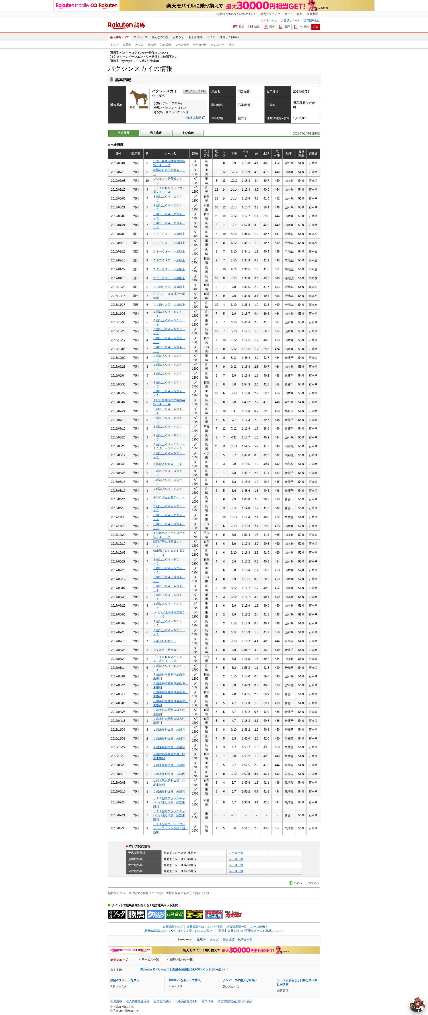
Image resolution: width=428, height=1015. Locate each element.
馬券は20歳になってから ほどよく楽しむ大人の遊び (178, 930)
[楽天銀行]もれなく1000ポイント (236, 13)
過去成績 (156, 133)
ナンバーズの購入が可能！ (240, 980)
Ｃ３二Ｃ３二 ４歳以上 (169, 234)
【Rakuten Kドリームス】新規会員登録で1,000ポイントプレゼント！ (183, 969)
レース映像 (258, 926)
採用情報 (207, 1001)
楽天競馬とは (312, 20)
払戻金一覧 (245, 939)
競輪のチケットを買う (124, 980)
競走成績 (165, 44)
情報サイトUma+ (230, 37)
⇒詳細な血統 (192, 117)
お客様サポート (290, 20)
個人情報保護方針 (137, 1001)
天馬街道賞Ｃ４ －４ (167, 464)
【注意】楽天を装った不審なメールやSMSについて (249, 930)
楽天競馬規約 (162, 1001)
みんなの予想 (160, 37)
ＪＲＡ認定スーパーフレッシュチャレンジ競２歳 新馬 (170, 828)
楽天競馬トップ (119, 37)
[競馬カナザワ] (233, 914)
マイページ (140, 37)
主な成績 (188, 133)
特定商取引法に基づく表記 (235, 1001)
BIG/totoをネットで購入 (185, 980)
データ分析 (200, 44)
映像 (231, 44)
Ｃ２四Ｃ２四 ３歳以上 (169, 287)
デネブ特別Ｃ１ (164, 641)
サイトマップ (269, 20)
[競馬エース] (194, 914)
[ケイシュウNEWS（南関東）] (156, 914)
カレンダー (217, 44)
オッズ (139, 44)
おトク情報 (195, 37)
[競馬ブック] (117, 914)
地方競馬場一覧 (236, 926)
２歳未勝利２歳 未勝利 (169, 729)
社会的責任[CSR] (186, 1001)
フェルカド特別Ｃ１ (167, 650)
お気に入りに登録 (195, 91)
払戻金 (152, 44)
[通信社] (175, 914)
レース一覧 (236, 852)
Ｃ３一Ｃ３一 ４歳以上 (169, 251)
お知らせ (178, 37)
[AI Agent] (417, 1004)
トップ (114, 44)
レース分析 (182, 44)
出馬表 (127, 44)
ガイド (211, 37)
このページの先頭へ (306, 883)
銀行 (299, 13)
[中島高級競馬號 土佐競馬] (214, 914)
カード (289, 13)
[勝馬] (136, 914)
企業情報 (116, 1001)
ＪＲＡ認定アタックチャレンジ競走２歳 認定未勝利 (169, 802)
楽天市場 (312, 13)
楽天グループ (269, 13)
